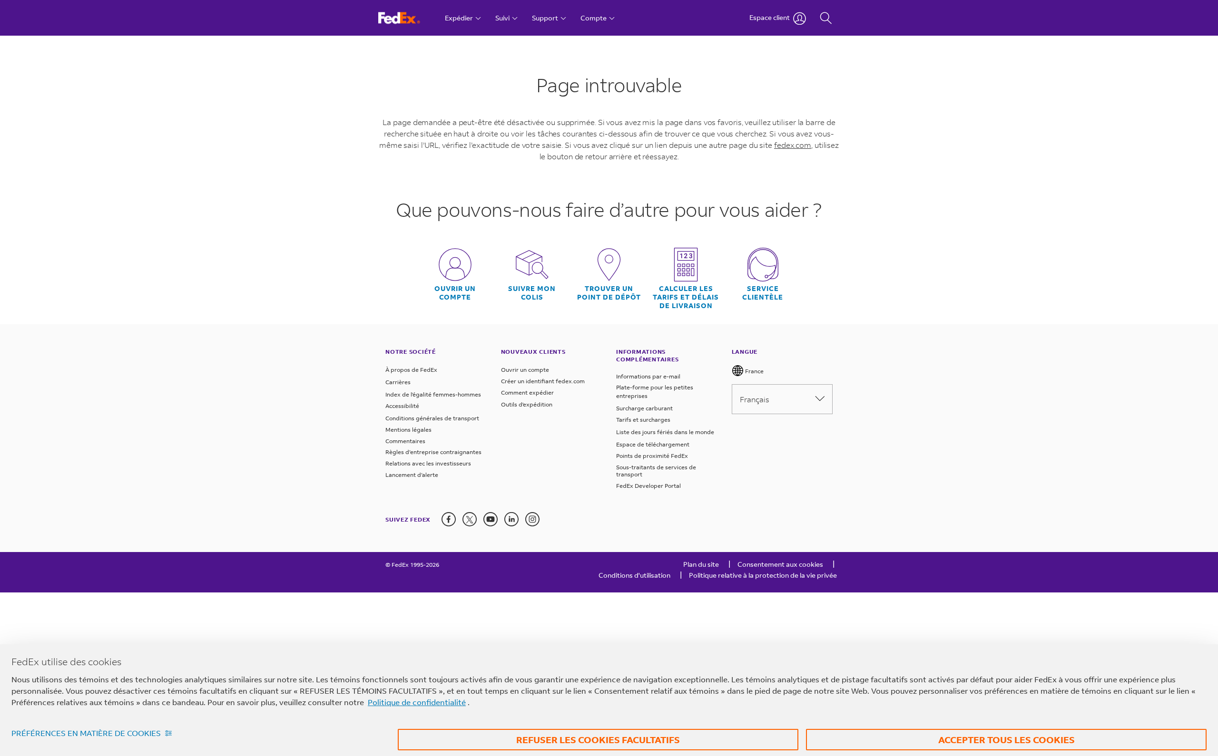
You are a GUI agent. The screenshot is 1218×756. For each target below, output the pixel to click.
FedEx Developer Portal (648, 485)
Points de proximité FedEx (652, 455)
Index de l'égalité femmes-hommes (433, 394)
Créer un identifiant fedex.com (543, 381)
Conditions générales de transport (432, 418)
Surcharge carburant (644, 408)
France (754, 371)
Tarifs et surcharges (643, 419)
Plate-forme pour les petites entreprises (654, 391)
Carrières (398, 382)
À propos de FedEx (411, 369)
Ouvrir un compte (455, 292)
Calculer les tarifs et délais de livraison (686, 297)
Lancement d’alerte (411, 474)
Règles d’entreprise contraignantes (433, 452)
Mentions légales (408, 429)
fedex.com (792, 145)
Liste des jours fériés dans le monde (665, 432)
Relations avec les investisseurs (428, 463)
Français (754, 399)
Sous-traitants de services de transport (656, 471)
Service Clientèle (762, 292)
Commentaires (405, 441)
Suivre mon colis (532, 292)
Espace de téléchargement (652, 444)
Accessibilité (402, 405)
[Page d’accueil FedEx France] (408, 18)
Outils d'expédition (526, 404)
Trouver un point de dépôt (609, 292)
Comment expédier (527, 392)
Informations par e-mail (648, 376)
